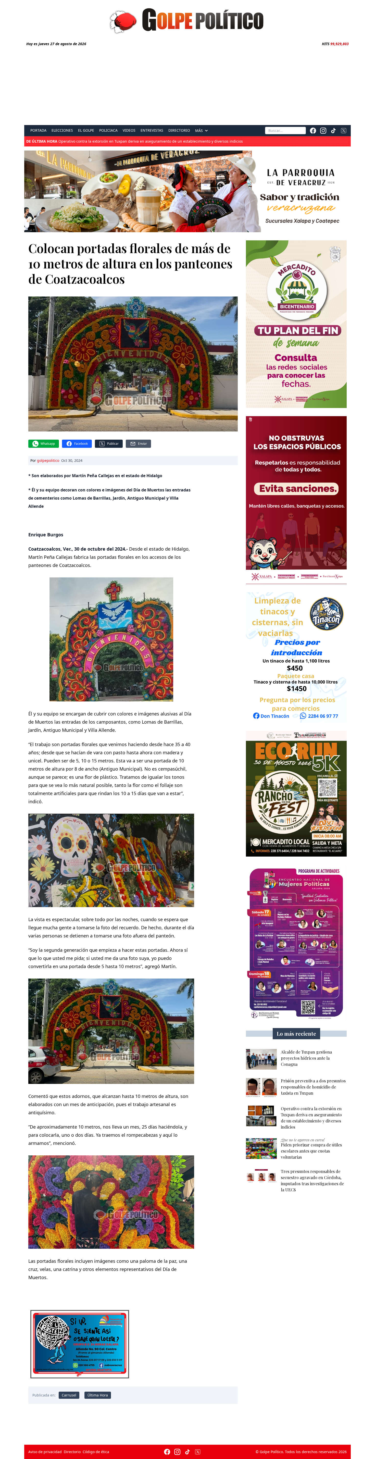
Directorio (179, 130)
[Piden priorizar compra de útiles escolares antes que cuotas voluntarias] (261, 1148)
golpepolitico (48, 460)
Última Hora (98, 1395)
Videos (129, 130)
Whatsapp (48, 443)
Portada (38, 130)
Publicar (113, 443)
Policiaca (108, 130)
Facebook (81, 443)
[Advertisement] (187, 84)
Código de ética (96, 1451)
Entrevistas (152, 130)
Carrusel (69, 1395)
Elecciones (62, 130)
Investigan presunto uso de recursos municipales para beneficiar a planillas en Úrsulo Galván (122, 141)
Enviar (142, 443)
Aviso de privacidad (45, 1451)
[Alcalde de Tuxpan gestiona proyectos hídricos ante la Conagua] (261, 1059)
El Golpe (86, 130)
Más (199, 130)
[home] (187, 19)
